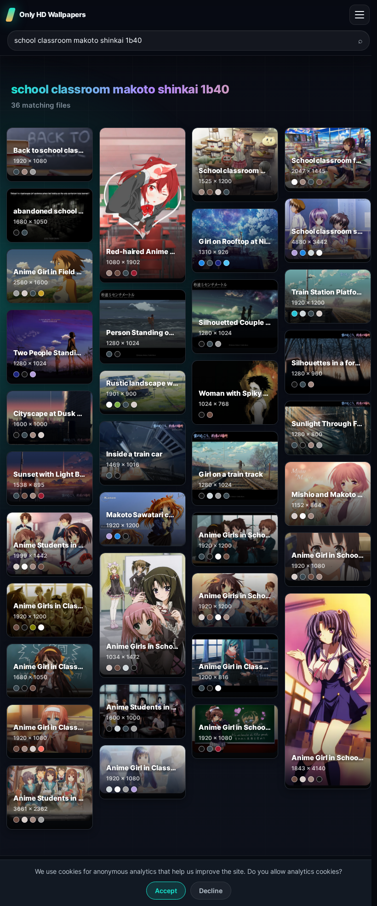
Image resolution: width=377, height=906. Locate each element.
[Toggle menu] (359, 15)
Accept (166, 890)
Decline (211, 890)
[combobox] (183, 41)
